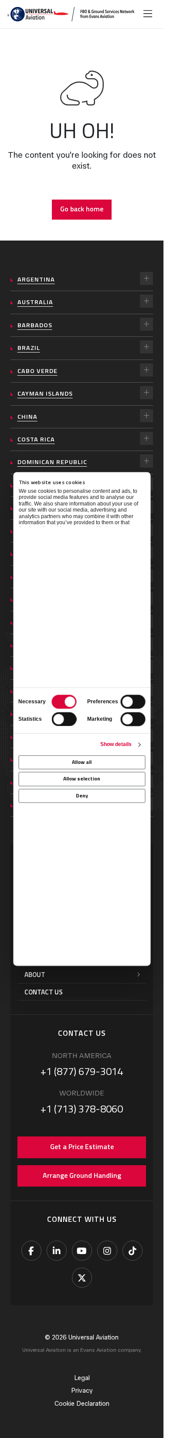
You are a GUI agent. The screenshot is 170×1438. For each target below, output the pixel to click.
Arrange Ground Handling (82, 1175)
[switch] (132, 702)
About (34, 975)
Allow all (82, 762)
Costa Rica (36, 439)
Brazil (28, 348)
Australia (35, 302)
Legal (82, 1378)
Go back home (81, 208)
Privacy (82, 1390)
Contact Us (43, 992)
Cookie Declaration (81, 1403)
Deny (82, 795)
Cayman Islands (45, 393)
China (27, 416)
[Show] (146, 278)
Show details (116, 744)
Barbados (34, 325)
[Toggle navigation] (147, 14)
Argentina (36, 279)
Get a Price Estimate (82, 1146)
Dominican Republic (52, 462)
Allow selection (81, 779)
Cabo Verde (37, 371)
